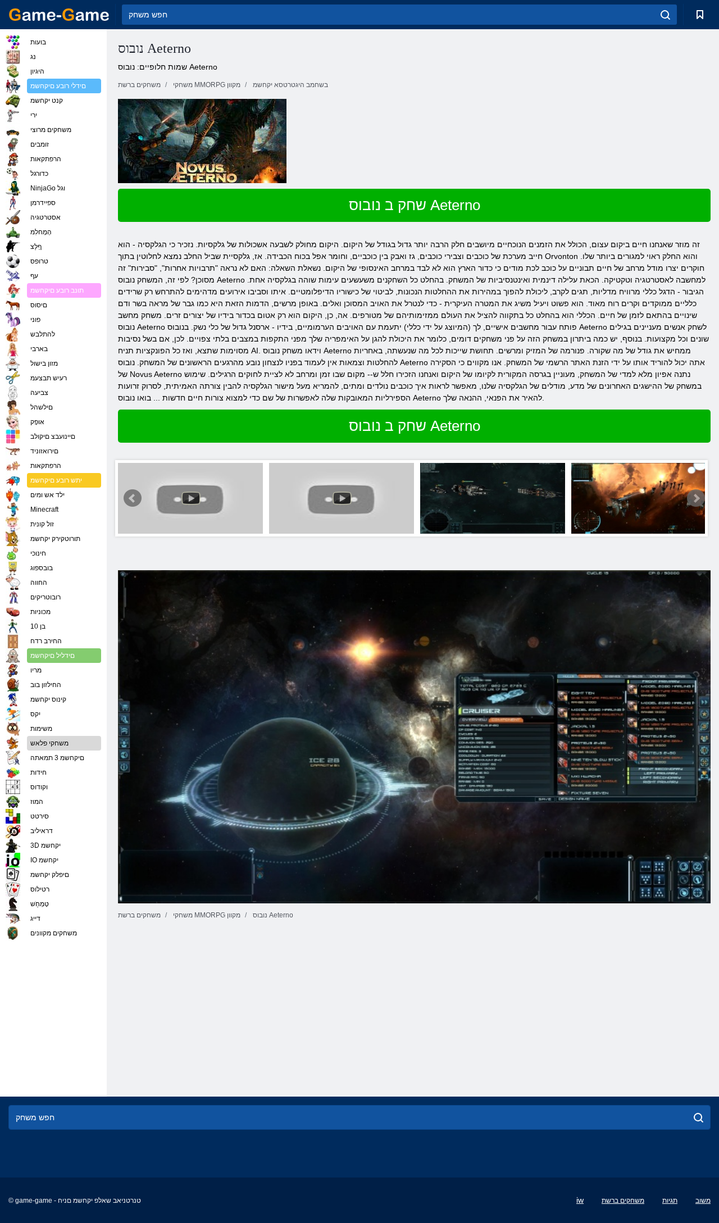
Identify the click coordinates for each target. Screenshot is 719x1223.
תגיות (669, 1200)
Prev (133, 498)
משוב (703, 1200)
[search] (665, 14)
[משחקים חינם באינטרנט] (59, 14)
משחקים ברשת (623, 1200)
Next (696, 498)
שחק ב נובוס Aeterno (414, 205)
